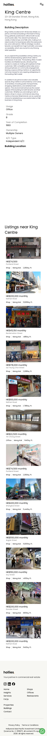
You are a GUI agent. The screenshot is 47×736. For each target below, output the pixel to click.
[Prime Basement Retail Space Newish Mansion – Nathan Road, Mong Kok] (23, 282)
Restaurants (33, 696)
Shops (30, 689)
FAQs (6, 699)
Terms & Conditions (30, 725)
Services (8, 696)
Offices (30, 692)
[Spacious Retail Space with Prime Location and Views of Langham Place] (23, 524)
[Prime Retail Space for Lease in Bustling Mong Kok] (23, 593)
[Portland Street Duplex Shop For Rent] (23, 248)
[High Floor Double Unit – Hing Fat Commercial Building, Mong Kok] (23, 420)
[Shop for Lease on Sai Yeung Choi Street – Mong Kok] (23, 351)
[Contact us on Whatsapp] (42, 731)
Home (6, 689)
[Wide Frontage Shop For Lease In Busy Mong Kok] (23, 386)
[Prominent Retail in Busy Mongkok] (23, 455)
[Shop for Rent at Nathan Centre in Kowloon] (23, 627)
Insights (7, 692)
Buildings (8, 708)
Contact (8, 711)
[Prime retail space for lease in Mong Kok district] (23, 558)
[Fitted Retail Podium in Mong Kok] (23, 489)
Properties (9, 705)
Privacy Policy (14, 725)
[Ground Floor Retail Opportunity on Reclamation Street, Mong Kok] (23, 317)
